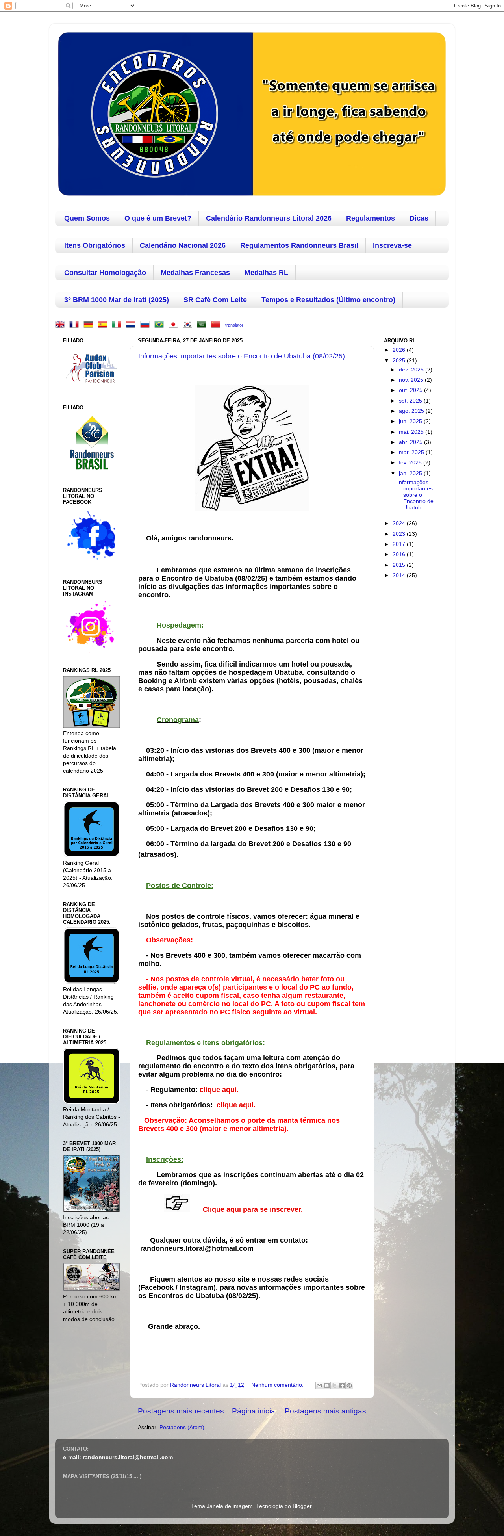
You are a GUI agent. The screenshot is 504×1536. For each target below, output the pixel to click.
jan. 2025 (411, 473)
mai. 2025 (412, 432)
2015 (400, 565)
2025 (400, 361)
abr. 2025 (411, 442)
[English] (61, 325)
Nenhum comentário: (278, 1385)
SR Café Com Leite (215, 300)
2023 (400, 534)
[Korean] (189, 325)
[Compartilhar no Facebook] (342, 1385)
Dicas (419, 218)
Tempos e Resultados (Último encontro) (328, 300)
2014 (400, 575)
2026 (400, 350)
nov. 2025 (412, 380)
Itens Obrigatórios (94, 245)
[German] (89, 325)
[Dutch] (132, 325)
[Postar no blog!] (327, 1385)
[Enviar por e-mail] (319, 1385)
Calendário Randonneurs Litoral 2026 (269, 218)
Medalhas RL (266, 273)
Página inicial (254, 1411)
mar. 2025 (412, 452)
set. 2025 (411, 401)
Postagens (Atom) (181, 1427)
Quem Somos (87, 218)
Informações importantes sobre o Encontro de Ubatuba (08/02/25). (242, 356)
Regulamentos (370, 218)
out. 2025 (411, 390)
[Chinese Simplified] (217, 325)
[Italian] (118, 325)
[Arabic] (203, 325)
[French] (75, 325)
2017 (400, 544)
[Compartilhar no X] (334, 1385)
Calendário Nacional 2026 (183, 245)
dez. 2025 (412, 370)
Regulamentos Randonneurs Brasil (299, 245)
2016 (400, 554)
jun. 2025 (411, 421)
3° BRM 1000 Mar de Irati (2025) (116, 300)
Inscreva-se (392, 245)
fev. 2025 (411, 463)
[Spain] (104, 325)
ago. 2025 (412, 411)
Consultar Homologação (105, 273)
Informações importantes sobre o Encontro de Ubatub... (415, 495)
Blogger (302, 1506)
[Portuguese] (160, 325)
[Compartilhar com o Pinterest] (349, 1385)
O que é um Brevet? (157, 218)
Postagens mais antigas (325, 1411)
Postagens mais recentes (181, 1411)
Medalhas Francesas (195, 273)
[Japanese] (175, 325)
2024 (400, 523)
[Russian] (146, 325)
